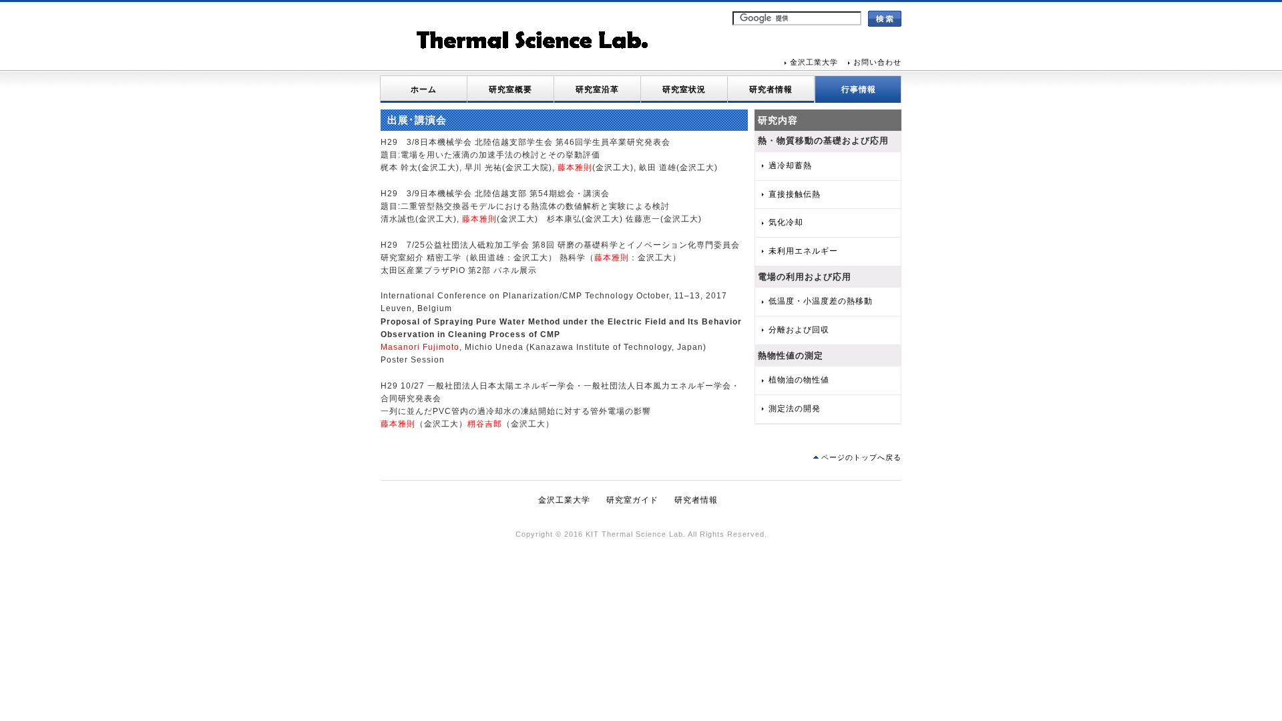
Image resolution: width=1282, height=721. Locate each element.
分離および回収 (799, 329)
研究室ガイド (632, 500)
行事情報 (858, 89)
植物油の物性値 (799, 380)
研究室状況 (684, 89)
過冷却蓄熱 (790, 165)
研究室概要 (510, 89)
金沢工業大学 (814, 62)
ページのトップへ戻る (861, 457)
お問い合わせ (877, 62)
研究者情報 (771, 89)
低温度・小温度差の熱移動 (821, 301)
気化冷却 (786, 222)
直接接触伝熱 (795, 194)
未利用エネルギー (803, 251)
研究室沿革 (597, 89)
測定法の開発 (795, 408)
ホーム (424, 89)
